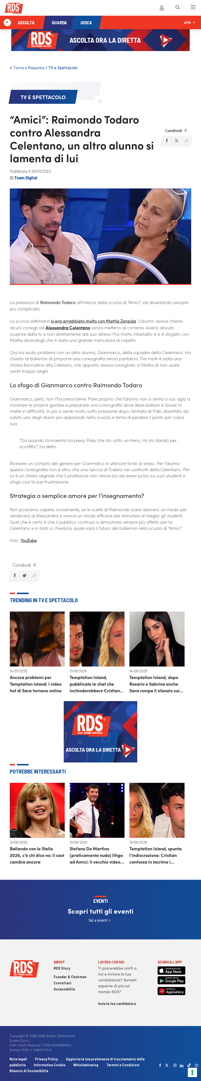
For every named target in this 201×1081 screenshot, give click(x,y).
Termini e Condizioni (122, 1064)
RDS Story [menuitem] (62, 968)
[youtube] (197, 1065)
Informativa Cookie (49, 1064)
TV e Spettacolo (62, 67)
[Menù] (193, 8)
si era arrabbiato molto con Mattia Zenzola (93, 321)
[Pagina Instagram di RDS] (175, 1065)
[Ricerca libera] (177, 8)
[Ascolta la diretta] (7, 22)
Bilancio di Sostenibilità (29, 1070)
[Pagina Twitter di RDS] (167, 1065)
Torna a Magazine (29, 67)
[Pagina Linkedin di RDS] (182, 1065)
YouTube (29, 540)
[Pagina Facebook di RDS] (160, 1065)
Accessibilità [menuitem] (64, 989)
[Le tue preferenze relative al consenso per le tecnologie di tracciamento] (192, 1072)
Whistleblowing (85, 1064)
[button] (166, 141)
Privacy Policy (46, 1058)
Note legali (19, 1058)
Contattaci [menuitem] (62, 982)
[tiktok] (189, 1065)
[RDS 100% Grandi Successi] (14, 9)
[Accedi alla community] (162, 8)
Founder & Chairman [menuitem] (70, 976)
